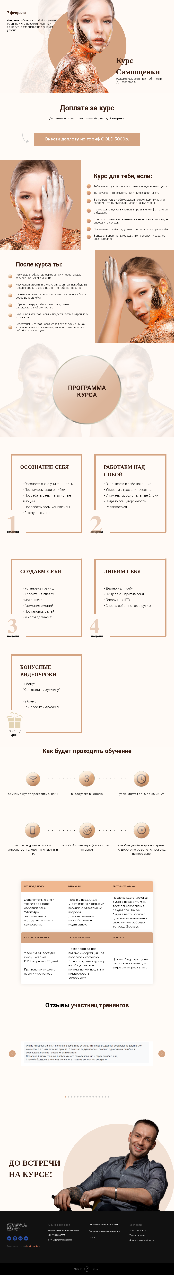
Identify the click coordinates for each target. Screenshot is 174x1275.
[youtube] (20, 1238)
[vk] (9, 1238)
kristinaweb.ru (33, 1246)
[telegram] (26, 1238)
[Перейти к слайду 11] (96, 1097)
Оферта (92, 1237)
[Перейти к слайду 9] (90, 1097)
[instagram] (15, 1238)
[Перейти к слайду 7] (84, 1097)
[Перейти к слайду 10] (93, 1097)
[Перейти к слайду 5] (78, 1097)
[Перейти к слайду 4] (74, 1097)
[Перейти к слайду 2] (68, 1097)
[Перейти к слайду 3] (71, 1097)
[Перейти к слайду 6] (81, 1097)
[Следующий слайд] (161, 1053)
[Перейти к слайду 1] (65, 1097)
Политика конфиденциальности (104, 1225)
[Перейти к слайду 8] (87, 1097)
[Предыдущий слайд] (12, 1053)
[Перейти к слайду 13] (102, 1097)
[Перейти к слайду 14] (105, 1097)
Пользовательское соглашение (104, 1231)
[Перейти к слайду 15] (108, 1097)
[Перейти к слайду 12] (99, 1097)
